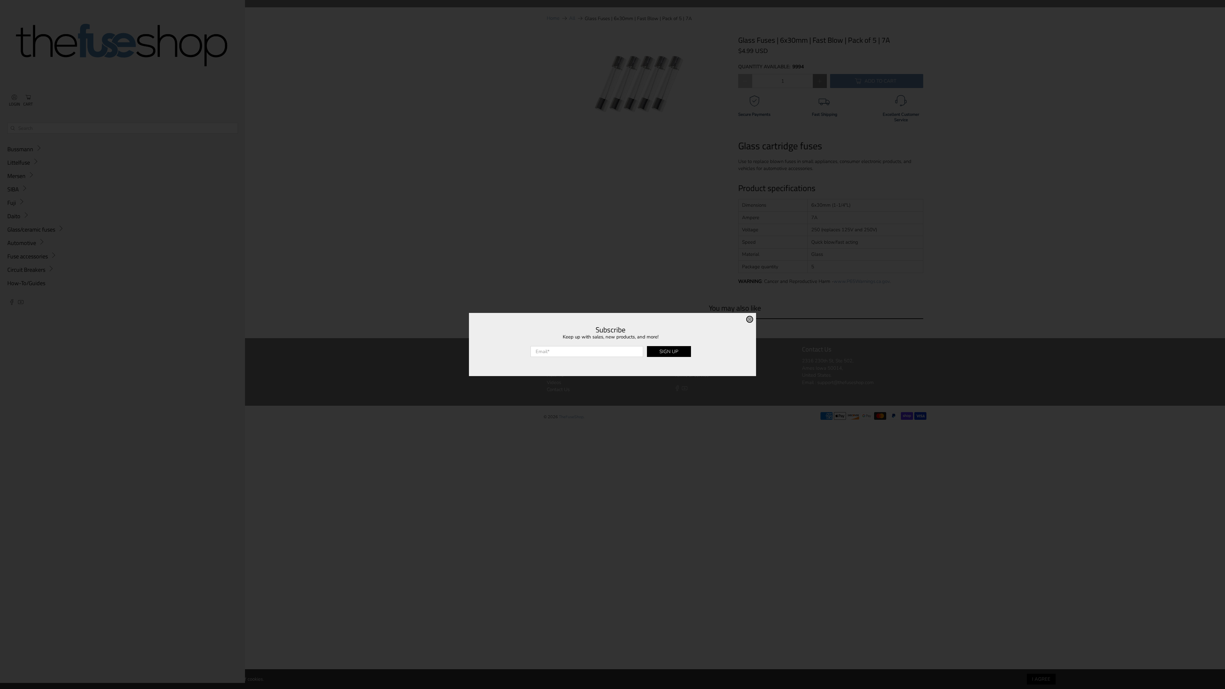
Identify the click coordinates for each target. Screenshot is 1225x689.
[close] (749, 319)
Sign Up (668, 351)
